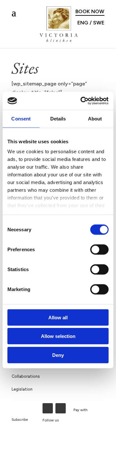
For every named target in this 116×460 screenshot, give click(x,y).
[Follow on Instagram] (60, 408)
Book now (89, 11)
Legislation (22, 389)
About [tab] (95, 118)
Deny (58, 355)
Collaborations (26, 376)
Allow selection (58, 336)
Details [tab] (58, 118)
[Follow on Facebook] (48, 408)
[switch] (99, 249)
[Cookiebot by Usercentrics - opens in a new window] (82, 101)
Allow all (58, 317)
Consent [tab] (21, 118)
